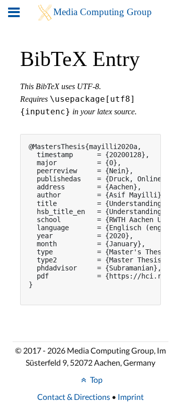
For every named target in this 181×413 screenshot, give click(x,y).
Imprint (131, 396)
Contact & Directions (73, 396)
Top (95, 379)
